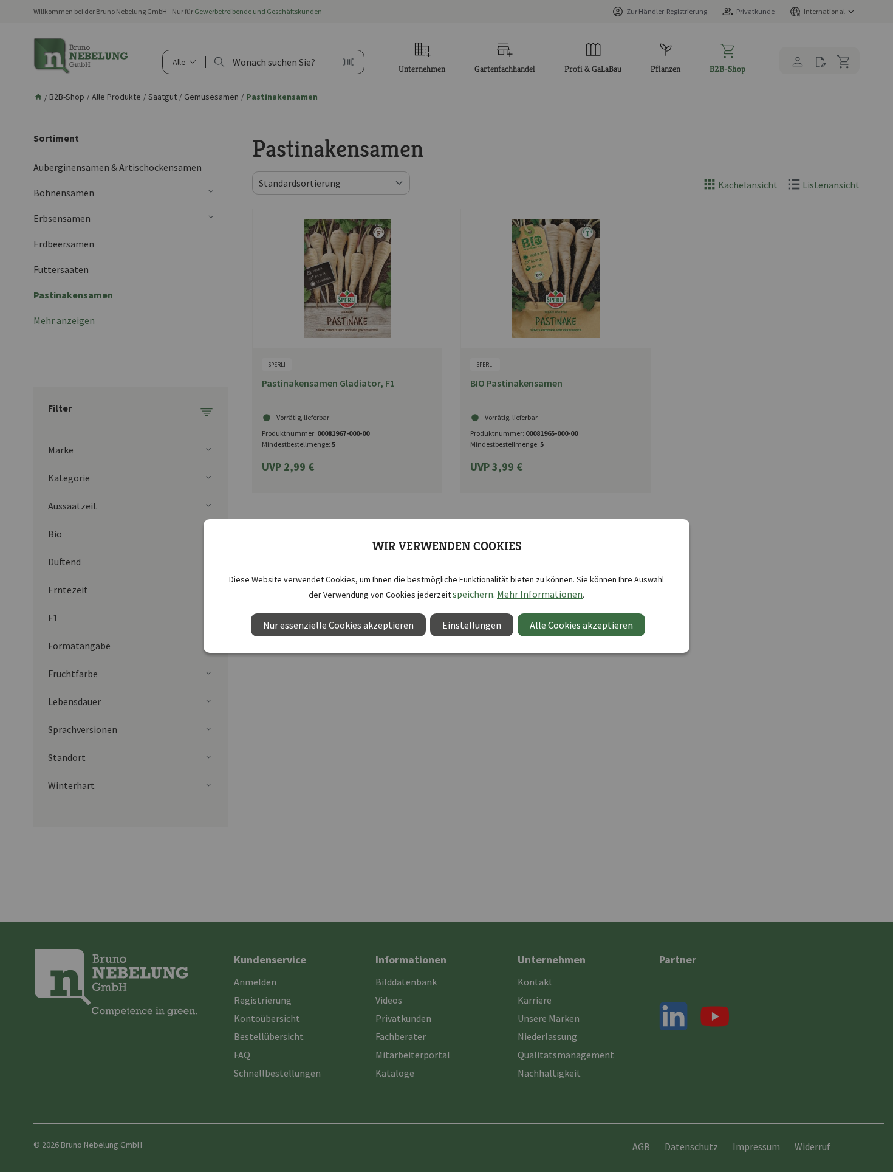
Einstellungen (471, 625)
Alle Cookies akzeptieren (581, 625)
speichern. (474, 594)
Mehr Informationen (540, 594)
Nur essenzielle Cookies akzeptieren (338, 625)
